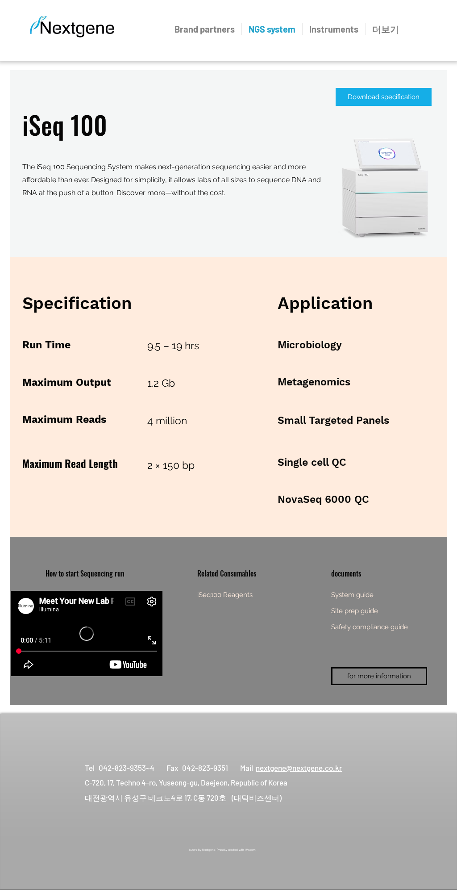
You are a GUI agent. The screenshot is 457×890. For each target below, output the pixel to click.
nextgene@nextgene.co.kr (299, 767)
